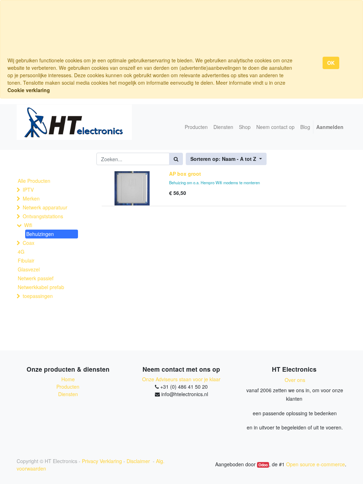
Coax (28, 242)
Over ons (295, 379)
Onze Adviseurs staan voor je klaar (181, 379)
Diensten (68, 394)
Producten (67, 386)
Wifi (28, 225)
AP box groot (185, 173)
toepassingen (38, 295)
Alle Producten (34, 180)
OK (331, 62)
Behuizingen (40, 233)
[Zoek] (176, 159)
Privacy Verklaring (102, 461)
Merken (31, 198)
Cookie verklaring (28, 90)
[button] (226, 159)
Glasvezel (29, 269)
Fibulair (26, 260)
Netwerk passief (36, 278)
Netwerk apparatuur (45, 207)
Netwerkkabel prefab (41, 287)
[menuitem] (196, 127)
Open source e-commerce (315, 464)
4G (21, 251)
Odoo (263, 464)
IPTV (28, 189)
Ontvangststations (43, 216)
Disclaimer (139, 461)
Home (68, 379)
